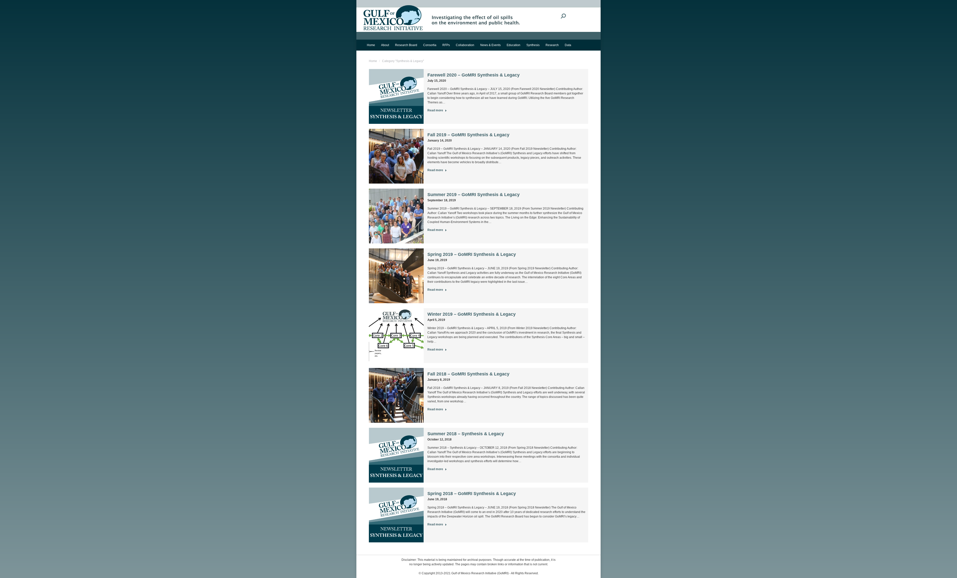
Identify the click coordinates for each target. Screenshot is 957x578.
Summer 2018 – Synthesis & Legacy (465, 433)
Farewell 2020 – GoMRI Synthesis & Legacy (473, 74)
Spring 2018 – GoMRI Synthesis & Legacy (471, 493)
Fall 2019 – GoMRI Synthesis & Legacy (468, 134)
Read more (435, 110)
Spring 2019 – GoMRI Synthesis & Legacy (471, 254)
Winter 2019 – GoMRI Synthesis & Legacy (471, 314)
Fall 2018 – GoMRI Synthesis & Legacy (468, 373)
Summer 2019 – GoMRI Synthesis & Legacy (473, 194)
